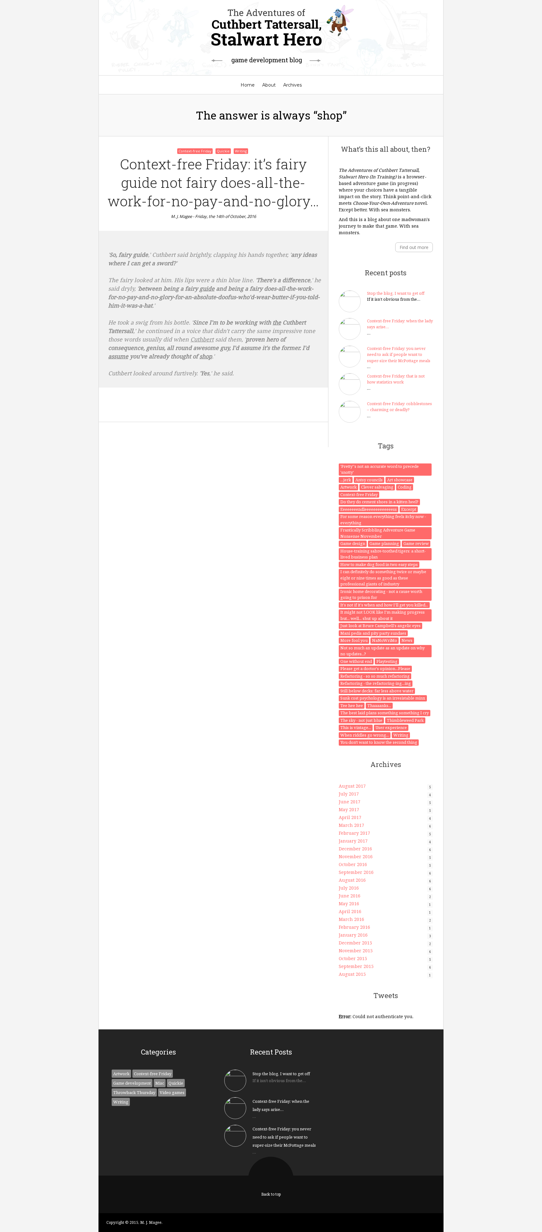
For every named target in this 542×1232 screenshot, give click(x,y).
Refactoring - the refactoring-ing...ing (375, 683)
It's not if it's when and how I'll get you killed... (384, 605)
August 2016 (352, 880)
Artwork (348, 487)
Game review (416, 543)
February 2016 (354, 927)
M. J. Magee (181, 216)
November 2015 (356, 951)
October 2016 (353, 864)
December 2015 (355, 943)
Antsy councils (369, 480)
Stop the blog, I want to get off (395, 293)
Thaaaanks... (379, 705)
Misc (159, 1083)
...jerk (345, 480)
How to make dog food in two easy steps (379, 564)
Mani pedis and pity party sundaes (373, 633)
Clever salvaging (377, 487)
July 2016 (349, 888)
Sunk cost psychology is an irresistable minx (382, 698)
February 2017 (354, 833)
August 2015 (352, 974)
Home (248, 85)
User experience (391, 727)
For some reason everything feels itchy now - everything (383, 520)
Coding (405, 487)
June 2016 (349, 896)
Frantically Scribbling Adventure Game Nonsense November (377, 533)
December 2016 (355, 849)
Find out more (414, 247)
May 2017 (349, 809)
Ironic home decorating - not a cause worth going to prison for (381, 594)
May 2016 (349, 904)
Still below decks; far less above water (376, 691)
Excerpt (408, 509)
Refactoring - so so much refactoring (375, 676)
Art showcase (399, 480)
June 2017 (349, 802)
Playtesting (386, 661)
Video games (172, 1092)
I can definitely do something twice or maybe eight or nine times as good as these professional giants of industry (383, 578)
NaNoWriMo (384, 640)
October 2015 (353, 958)
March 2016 (351, 919)
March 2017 (351, 825)
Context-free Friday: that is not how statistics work (396, 379)
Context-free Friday (194, 151)
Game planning (384, 543)
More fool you (354, 640)
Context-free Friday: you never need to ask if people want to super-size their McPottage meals (398, 354)
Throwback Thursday (134, 1092)
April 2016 (350, 911)
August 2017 (352, 786)
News (406, 640)
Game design (352, 543)
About (269, 85)
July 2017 (349, 794)
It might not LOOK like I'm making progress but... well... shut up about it (382, 615)
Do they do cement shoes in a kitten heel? (379, 502)
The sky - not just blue (361, 720)
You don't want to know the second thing (378, 742)
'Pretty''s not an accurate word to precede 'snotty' (379, 469)
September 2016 (356, 872)
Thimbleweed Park (405, 720)
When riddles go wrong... (364, 735)
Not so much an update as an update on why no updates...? (382, 651)
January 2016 (353, 935)
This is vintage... (355, 727)
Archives (292, 85)
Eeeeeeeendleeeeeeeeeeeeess (368, 509)
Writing (241, 151)
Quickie (223, 151)
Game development (132, 1083)
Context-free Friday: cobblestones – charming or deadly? (399, 407)
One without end (356, 661)
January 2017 (353, 841)
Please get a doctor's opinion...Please (375, 668)
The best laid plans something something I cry (384, 713)
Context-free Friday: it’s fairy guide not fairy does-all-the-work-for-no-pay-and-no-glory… (213, 182)
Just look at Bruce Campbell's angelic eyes (380, 625)
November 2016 (356, 856)
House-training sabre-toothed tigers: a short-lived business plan (383, 554)
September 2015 (356, 966)
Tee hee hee (351, 705)
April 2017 (350, 817)
